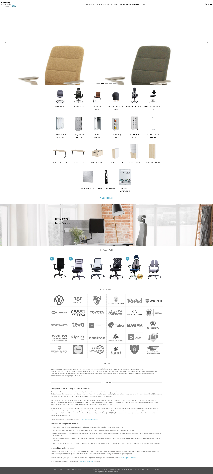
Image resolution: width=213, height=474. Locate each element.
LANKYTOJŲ (97, 107)
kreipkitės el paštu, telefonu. (127, 458)
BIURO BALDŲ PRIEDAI (106, 188)
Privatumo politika (114, 469)
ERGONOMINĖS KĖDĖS (134, 107)
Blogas (148, 469)
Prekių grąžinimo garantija (99, 469)
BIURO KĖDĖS (60, 107)
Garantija (74, 469)
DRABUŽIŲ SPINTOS (153, 163)
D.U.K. (68, 469)
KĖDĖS (82, 4)
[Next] (207, 42)
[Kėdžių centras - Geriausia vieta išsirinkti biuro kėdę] (8, 4)
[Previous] (5, 42)
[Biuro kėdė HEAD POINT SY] (116, 267)
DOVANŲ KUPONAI (125, 4)
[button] (206, 4)
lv (144, 4)
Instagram (90, 462)
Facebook (82, 462)
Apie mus (56, 469)
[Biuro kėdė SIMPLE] (59, 266)
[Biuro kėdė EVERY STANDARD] (97, 267)
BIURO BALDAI (90, 4)
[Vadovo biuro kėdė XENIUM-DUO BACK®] (153, 267)
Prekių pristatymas (84, 469)
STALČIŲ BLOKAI (97, 163)
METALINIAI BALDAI (103, 4)
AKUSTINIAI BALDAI (88, 188)
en (142, 4)
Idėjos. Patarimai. (63, 223)
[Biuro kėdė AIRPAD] (78, 268)
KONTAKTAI (135, 4)
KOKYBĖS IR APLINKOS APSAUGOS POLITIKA (132, 469)
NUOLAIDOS (114, 4)
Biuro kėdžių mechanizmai (89, 419)
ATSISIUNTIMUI (155, 469)
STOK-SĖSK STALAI (60, 163)
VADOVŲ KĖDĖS (78, 107)
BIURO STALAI (79, 163)
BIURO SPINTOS (134, 163)
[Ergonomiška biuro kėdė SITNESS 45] (134, 267)
